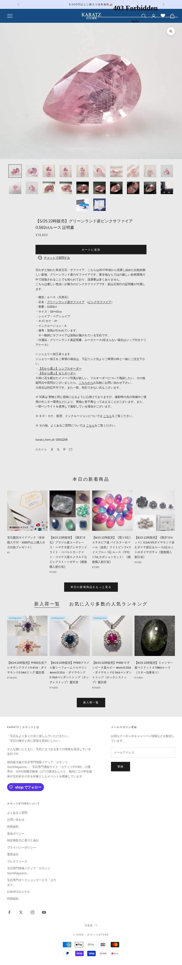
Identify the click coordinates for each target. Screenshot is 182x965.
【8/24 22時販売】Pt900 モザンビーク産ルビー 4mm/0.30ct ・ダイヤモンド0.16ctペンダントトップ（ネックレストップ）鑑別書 (112, 672)
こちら (107, 416)
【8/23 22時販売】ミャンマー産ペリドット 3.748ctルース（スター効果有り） (154, 667)
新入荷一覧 (47, 604)
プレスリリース (17, 861)
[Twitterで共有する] (58, 449)
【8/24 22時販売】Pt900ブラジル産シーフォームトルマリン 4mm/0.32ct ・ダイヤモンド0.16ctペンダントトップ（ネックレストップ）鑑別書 (69, 672)
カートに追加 (91, 249)
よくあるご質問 (17, 812)
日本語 (89, 925)
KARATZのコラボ (18, 891)
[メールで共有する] (70, 449)
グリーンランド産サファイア (66, 302)
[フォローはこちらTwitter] (21, 912)
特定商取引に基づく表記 (23, 840)
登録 (120, 766)
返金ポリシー (15, 833)
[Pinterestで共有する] (64, 449)
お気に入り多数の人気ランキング (108, 604)
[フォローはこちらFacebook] (9, 912)
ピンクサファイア (99, 302)
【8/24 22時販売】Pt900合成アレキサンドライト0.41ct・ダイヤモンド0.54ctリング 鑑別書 (27, 667)
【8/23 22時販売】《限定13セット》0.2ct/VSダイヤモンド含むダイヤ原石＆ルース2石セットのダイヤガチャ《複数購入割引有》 (154, 547)
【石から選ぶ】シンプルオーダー (60, 368)
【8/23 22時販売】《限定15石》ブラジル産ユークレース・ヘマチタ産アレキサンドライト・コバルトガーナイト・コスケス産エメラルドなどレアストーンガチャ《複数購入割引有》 (68, 552)
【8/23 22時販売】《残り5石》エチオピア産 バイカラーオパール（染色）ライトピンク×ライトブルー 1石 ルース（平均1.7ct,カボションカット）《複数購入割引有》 (112, 550)
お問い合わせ (15, 819)
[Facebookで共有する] (52, 449)
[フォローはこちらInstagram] (32, 912)
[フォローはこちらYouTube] (44, 912)
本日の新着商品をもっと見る (91, 587)
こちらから (86, 382)
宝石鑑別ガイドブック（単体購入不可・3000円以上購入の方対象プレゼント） (26, 542)
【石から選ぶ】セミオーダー (57, 373)
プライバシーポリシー (21, 847)
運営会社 (13, 854)
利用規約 (13, 826)
